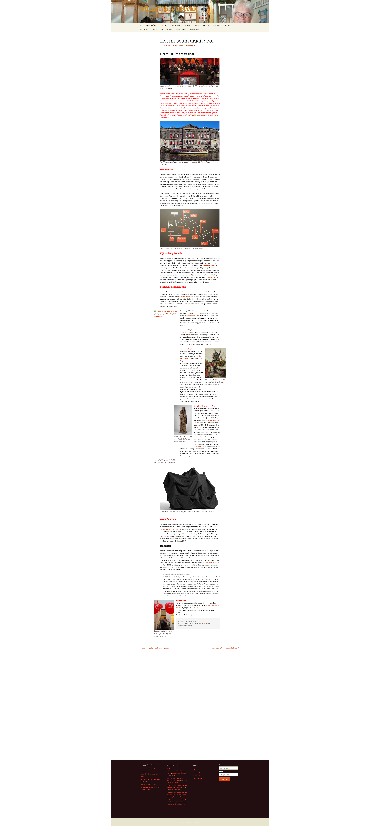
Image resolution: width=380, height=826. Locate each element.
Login (194, 769)
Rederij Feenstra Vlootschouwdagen (154, 648)
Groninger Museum (209, 563)
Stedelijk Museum (186, 332)
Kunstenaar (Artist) (152, 25)
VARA (203, 623)
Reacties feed (197, 775)
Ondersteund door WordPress (190, 822)
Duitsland (206, 25)
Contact (154, 30)
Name (221, 765)
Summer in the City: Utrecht (149, 784)
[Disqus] (190, 678)
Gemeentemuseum (209, 265)
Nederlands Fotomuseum (171, 529)
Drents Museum (211, 277)
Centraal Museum (186, 297)
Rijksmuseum (198, 446)
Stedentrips (176, 25)
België (197, 25)
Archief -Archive (181, 30)
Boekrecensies (195, 30)
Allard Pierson (195, 115)
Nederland (187, 25)
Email (221, 771)
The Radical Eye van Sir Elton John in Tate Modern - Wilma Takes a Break (177, 771)
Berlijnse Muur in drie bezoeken (176, 804)
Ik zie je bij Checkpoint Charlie (175, 797)
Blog (140, 25)
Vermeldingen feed (198, 772)
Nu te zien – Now (166, 30)
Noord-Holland (191, 45)
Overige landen (143, 30)
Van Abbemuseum (193, 316)
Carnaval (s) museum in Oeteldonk (226, 648)
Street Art (165, 25)
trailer (196, 608)
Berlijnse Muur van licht (173, 789)
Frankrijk (227, 25)
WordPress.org (197, 778)
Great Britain (217, 25)
